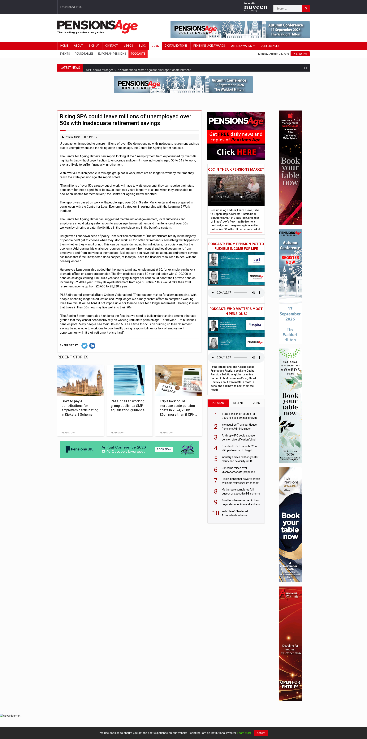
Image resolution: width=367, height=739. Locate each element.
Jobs (155, 46)
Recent (238, 403)
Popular (218, 403)
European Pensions (112, 53)
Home (64, 45)
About (78, 45)
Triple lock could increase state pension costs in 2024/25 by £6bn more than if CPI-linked (177, 410)
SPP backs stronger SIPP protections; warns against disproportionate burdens (138, 67)
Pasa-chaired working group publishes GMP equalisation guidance (128, 405)
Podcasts (138, 53)
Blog (142, 45)
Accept (261, 732)
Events (65, 53)
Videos (128, 45)
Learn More (244, 733)
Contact (111, 45)
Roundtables (84, 53)
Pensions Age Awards (209, 45)
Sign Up (94, 45)
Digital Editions (176, 45)
